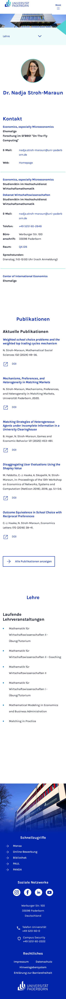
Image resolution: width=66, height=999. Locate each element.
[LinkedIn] (38, 892)
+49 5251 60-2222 (34, 941)
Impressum (21, 961)
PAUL (16, 863)
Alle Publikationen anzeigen (33, 561)
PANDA (17, 869)
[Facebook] (27, 892)
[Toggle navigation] (40, 36)
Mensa (17, 845)
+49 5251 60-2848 (30, 226)
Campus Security (34, 937)
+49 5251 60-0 (31, 930)
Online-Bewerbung (25, 851)
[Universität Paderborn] (33, 985)
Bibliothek (20, 857)
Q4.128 (23, 246)
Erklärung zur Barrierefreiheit (33, 972)
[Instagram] (16, 892)
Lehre (6, 36)
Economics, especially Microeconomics (28, 126)
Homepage (26, 162)
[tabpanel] (33, 206)
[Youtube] (49, 892)
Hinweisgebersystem (33, 967)
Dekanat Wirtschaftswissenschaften (26, 194)
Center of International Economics (25, 276)
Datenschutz (44, 961)
